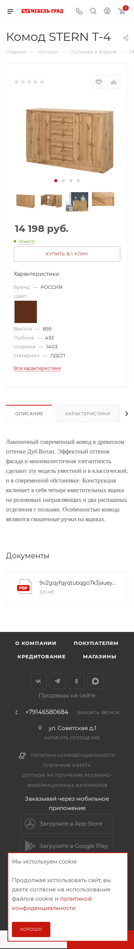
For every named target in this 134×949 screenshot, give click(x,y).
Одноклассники (76, 681)
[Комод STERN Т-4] (67, 136)
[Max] (95, 681)
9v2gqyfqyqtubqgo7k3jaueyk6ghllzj (78, 583)
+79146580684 (46, 712)
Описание (29, 413)
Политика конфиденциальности (73, 755)
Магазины (99, 656)
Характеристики (87, 413)
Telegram (58, 681)
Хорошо (31, 929)
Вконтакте (39, 681)
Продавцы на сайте (67, 695)
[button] (56, 180)
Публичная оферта (67, 765)
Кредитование (41, 656)
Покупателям (96, 643)
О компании (36, 643)
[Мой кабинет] (107, 11)
